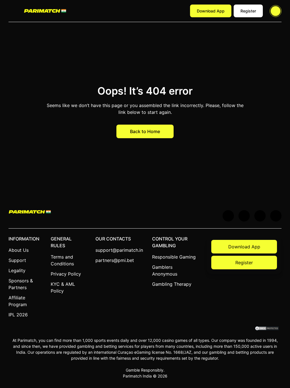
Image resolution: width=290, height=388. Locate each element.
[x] (228, 215)
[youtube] (244, 215)
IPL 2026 (18, 314)
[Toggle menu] (12, 11)
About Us (18, 250)
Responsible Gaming (174, 257)
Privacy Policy (66, 274)
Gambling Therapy (171, 284)
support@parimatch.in (119, 250)
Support (17, 260)
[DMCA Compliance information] (267, 328)
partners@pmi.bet (114, 260)
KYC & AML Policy (63, 287)
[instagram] (276, 215)
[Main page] (45, 10)
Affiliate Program (17, 301)
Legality (16, 270)
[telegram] (260, 215)
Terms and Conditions (62, 260)
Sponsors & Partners (20, 284)
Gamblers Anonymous (164, 270)
